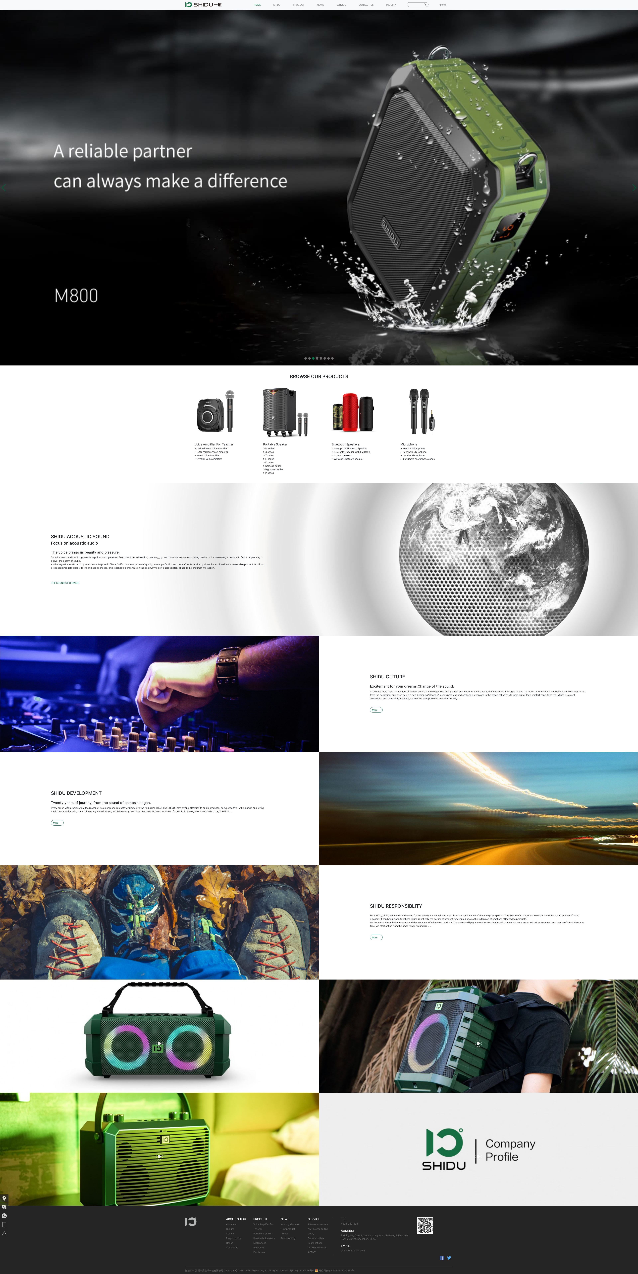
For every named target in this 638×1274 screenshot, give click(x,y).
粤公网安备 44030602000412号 (336, 1270)
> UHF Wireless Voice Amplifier (211, 448)
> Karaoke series (272, 465)
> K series (268, 462)
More (374, 709)
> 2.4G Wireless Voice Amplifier (211, 451)
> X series (268, 451)
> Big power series (273, 469)
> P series (268, 472)
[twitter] (449, 1258)
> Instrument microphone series (417, 458)
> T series (268, 455)
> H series (268, 458)
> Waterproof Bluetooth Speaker (349, 448)
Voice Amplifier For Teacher (214, 444)
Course (230, 1233)
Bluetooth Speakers (345, 444)
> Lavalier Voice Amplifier (208, 458)
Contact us (232, 1247)
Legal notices (315, 1242)
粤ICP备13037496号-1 (302, 1270)
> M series (268, 448)
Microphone (408, 444)
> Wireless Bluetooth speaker (347, 458)
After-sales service (318, 1224)
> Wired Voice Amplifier (207, 455)
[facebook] (442, 1258)
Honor (229, 1242)
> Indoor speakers (342, 455)
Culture (230, 1228)
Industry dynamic (290, 1224)
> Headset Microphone (412, 448)
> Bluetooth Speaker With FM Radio (351, 451)
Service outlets (316, 1238)
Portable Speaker (275, 444)
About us (231, 1224)
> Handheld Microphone (413, 451)
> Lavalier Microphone (412, 455)
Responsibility (233, 1238)
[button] (4, 187)
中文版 (442, 4)
